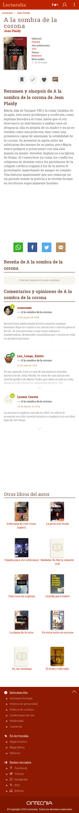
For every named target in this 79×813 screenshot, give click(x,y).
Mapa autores (18, 741)
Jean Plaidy (23, 13)
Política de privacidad (24, 704)
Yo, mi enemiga (22, 668)
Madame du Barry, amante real (57, 562)
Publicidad (16, 721)
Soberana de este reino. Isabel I (22, 525)
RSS (17, 785)
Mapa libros (17, 747)
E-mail (61, 247)
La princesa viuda (57, 523)
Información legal (21, 698)
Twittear (46, 247)
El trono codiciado (57, 668)
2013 (34, 48)
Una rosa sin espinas (21, 596)
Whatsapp (18, 247)
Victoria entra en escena (57, 632)
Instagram (21, 779)
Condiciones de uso (22, 715)
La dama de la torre (22, 632)
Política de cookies (22, 709)
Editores (15, 753)
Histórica (37, 55)
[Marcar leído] (33, 79)
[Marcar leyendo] (21, 79)
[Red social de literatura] (14, 5)
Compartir (32, 247)
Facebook (20, 768)
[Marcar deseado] (44, 79)
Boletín (19, 791)
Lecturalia (7, 13)
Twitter (19, 774)
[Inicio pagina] (74, 691)
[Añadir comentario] (55, 79)
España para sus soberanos (21, 560)
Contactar (16, 726)
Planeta (36, 42)
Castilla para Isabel (57, 596)
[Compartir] (55, 5)
